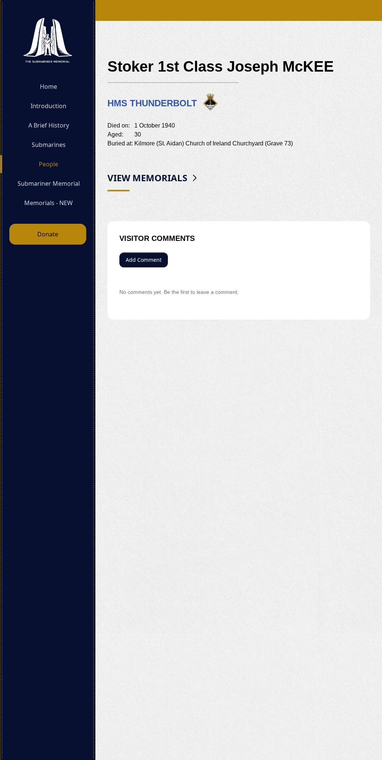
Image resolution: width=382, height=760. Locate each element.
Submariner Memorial (49, 183)
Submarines (49, 145)
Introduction (48, 106)
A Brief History (48, 125)
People (48, 164)
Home (48, 86)
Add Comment (144, 259)
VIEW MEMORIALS (147, 178)
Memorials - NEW (48, 203)
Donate (47, 234)
